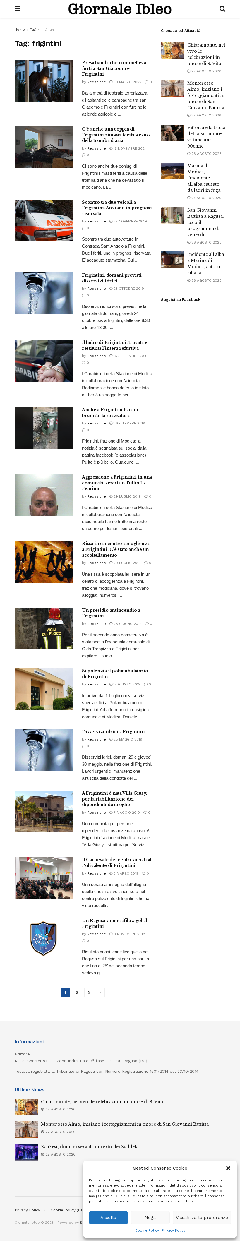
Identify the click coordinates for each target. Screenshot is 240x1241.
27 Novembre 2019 (129, 221)
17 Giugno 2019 (126, 684)
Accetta (108, 1217)
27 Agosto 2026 (205, 71)
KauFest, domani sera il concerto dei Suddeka (90, 1146)
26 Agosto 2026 (206, 154)
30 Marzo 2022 (126, 82)
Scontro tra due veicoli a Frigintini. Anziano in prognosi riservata (117, 208)
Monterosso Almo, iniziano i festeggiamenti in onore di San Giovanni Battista (205, 95)
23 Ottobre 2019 (128, 289)
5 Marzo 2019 (125, 873)
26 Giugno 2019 (127, 624)
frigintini (48, 30)
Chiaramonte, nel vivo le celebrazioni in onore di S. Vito (102, 1101)
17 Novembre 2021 (129, 148)
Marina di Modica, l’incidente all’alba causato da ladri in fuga (203, 178)
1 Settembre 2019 (128, 423)
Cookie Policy (147, 1230)
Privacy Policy (173, 1230)
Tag (33, 30)
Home (20, 30)
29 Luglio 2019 (126, 496)
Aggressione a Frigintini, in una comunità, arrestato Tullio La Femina (117, 482)
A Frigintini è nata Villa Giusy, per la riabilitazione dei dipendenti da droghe (114, 799)
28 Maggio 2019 (127, 739)
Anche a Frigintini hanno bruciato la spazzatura (110, 412)
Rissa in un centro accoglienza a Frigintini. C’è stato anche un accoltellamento (116, 549)
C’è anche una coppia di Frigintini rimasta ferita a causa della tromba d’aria (116, 134)
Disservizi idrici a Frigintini (113, 731)
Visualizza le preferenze (202, 1217)
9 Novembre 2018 (128, 934)
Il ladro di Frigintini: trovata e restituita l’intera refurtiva (114, 345)
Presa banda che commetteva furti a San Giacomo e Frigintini (114, 68)
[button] (228, 1168)
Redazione (96, 82)
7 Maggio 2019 (126, 812)
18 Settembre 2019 (130, 356)
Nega (150, 1217)
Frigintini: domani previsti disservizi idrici (111, 278)
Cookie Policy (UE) (68, 1210)
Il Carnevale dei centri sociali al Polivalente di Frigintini (116, 862)
